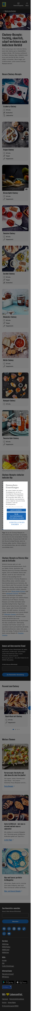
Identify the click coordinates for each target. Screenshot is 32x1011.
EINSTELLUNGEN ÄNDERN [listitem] (17, 523)
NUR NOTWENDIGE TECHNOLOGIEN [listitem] (16, 516)
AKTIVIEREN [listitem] (16, 510)
